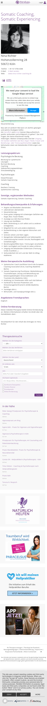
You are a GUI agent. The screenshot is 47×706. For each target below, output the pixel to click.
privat (17, 132)
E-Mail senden (13, 71)
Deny (9, 694)
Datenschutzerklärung (27, 649)
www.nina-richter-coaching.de (19, 73)
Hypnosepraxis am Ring (11, 420)
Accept (33, 110)
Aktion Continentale (30, 652)
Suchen (38, 395)
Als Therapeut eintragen (14, 648)
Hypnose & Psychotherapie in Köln (15, 434)
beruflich (7, 132)
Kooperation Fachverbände (13, 652)
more (37, 694)
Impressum (38, 649)
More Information (17, 110)
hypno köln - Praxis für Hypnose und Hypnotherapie (22, 427)
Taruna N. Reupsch (9, 482)
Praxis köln (6, 476)
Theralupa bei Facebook (31, 648)
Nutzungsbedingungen (11, 649)
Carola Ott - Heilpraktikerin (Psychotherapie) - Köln (21, 459)
